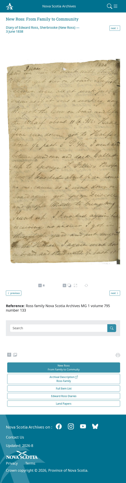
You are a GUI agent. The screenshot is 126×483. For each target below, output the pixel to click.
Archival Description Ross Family (62, 379)
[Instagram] (70, 426)
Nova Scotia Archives (59, 6)
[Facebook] (58, 426)
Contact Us (15, 437)
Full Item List (64, 388)
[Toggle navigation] (112, 6)
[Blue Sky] (95, 426)
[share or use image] (15, 355)
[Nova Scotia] (22, 455)
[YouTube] (83, 426)
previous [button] (15, 293)
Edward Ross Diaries (63, 396)
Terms (30, 463)
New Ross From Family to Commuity (64, 367)
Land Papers (63, 403)
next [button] (113, 28)
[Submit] (111, 328)
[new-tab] (9, 355)
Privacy (12, 463)
